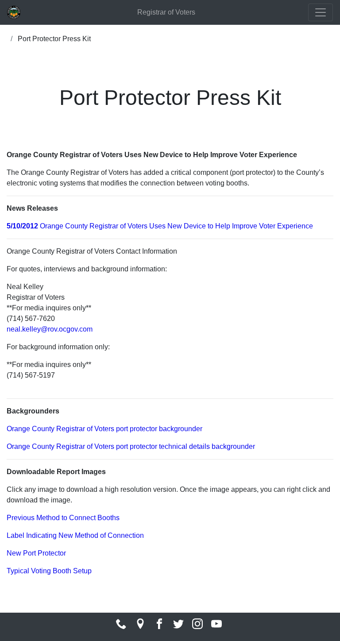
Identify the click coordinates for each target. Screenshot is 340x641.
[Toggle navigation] (320, 12)
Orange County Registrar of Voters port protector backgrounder (104, 428)
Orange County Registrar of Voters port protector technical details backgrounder (131, 446)
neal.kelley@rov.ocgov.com (50, 329)
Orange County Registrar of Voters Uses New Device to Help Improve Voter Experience (160, 226)
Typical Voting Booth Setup (49, 571)
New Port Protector (36, 553)
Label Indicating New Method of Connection (75, 535)
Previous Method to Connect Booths (63, 517)
